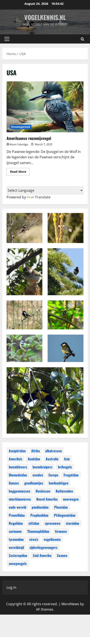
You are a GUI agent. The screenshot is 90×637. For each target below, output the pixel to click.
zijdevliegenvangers (43, 547)
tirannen (61, 531)
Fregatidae (71, 475)
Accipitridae (17, 450)
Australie (52, 458)
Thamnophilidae (38, 531)
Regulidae (16, 523)
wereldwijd (16, 547)
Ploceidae (61, 507)
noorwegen (71, 499)
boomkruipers (42, 466)
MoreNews (70, 604)
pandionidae (40, 507)
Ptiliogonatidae (65, 515)
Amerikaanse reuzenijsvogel (45, 106)
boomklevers (18, 466)
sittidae (33, 523)
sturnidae (72, 523)
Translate (42, 197)
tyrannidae (16, 539)
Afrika (35, 450)
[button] (7, 39)
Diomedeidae (18, 475)
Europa (53, 475)
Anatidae (34, 458)
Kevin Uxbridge (19, 144)
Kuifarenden (64, 491)
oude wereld (17, 507)
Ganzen (14, 483)
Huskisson (43, 491)
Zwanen (62, 555)
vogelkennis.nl (45, 17)
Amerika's (15, 458)
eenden (38, 475)
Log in (11, 587)
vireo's (33, 539)
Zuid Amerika (42, 555)
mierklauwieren (20, 499)
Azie (67, 458)
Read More (20, 172)
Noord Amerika (46, 499)
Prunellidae (17, 515)
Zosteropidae (18, 555)
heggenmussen (19, 491)
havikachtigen (58, 483)
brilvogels (65, 466)
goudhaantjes (33, 483)
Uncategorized (20, 127)
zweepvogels (18, 563)
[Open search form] (82, 39)
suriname (15, 531)
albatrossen (53, 450)
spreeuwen (52, 523)
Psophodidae (39, 515)
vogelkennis (52, 539)
